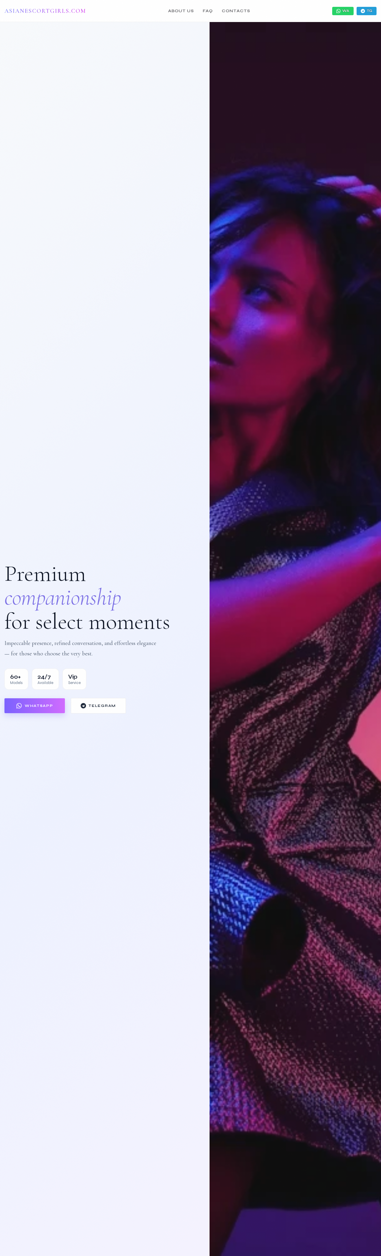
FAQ (208, 11)
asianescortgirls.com (45, 11)
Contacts (236, 11)
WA (345, 11)
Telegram (102, 706)
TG (369, 11)
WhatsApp (39, 706)
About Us (181, 11)
